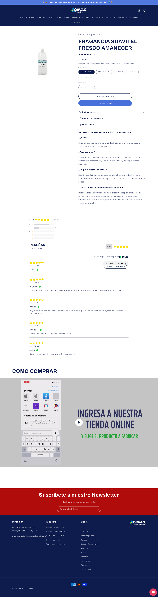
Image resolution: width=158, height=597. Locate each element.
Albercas (84, 548)
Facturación (86, 569)
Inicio (83, 527)
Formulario (85, 565)
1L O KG (119, 72)
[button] (15, 10)
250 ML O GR (86, 72)
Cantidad (81, 83)
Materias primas (87, 536)
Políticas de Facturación (56, 531)
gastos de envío (101, 63)
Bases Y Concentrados (90, 544)
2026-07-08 (34, 266)
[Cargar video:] (79, 422)
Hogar (83, 552)
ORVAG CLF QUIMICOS (26, 588)
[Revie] (124, 256)
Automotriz (85, 561)
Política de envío (53, 540)
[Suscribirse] (98, 509)
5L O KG (132, 72)
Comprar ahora (105, 103)
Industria (84, 557)
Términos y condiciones (55, 544)
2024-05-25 (34, 326)
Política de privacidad (55, 527)
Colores (84, 540)
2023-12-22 (34, 346)
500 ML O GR (104, 72)
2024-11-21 (34, 303)
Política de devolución (55, 536)
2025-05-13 (34, 282)
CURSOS (84, 531)
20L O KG (86, 78)
